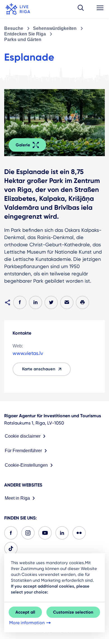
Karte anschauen (38, 368)
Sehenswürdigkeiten (55, 28)
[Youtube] (45, 533)
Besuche (13, 28)
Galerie (23, 144)
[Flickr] (79, 533)
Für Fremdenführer (23, 450)
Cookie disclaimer (23, 436)
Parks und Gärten (22, 39)
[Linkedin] (62, 533)
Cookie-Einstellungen (26, 465)
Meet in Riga (17, 498)
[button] (81, 9)
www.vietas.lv (28, 353)
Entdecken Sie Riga (25, 34)
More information (27, 622)
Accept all (25, 612)
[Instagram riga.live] (28, 533)
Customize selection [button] (73, 612)
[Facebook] (11, 533)
